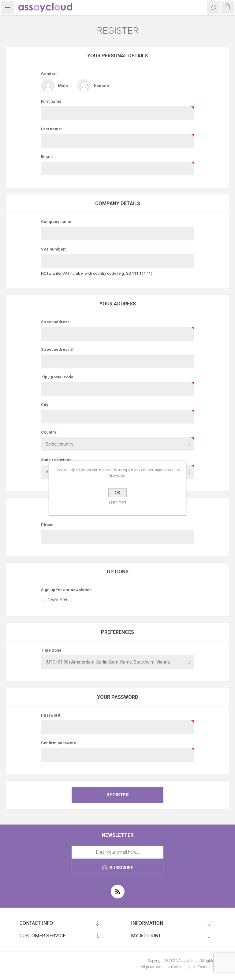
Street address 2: (57, 349)
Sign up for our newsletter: (66, 590)
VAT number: (53, 249)
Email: (47, 156)
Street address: (56, 322)
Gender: (49, 73)
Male (63, 85)
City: (45, 404)
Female (101, 85)
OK (117, 492)
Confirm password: (59, 743)
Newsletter (57, 599)
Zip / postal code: (58, 377)
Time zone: (52, 650)
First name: (52, 101)
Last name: (51, 129)
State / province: (57, 459)
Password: (51, 715)
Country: (49, 432)
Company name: (57, 221)
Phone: (48, 524)
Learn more (117, 502)
